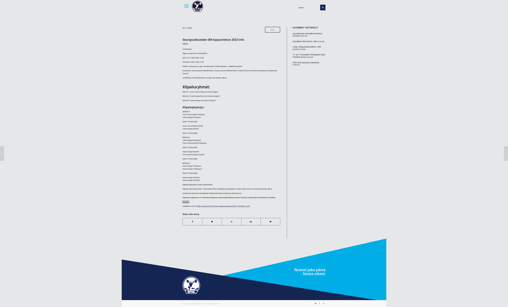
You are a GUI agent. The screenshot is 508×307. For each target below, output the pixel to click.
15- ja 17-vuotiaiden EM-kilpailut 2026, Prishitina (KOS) (309, 55)
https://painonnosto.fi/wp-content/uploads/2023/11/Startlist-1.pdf (223, 206)
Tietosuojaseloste (212, 304)
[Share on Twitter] (212, 221)
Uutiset (185, 43)
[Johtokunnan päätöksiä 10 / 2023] (2, 153)
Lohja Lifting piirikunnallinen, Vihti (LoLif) (307, 47)
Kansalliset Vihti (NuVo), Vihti (305, 41)
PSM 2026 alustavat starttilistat (306, 62)
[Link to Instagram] (323, 304)
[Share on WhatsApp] (231, 221)
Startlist (186, 202)
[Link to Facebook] (319, 304)
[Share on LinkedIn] (251, 221)
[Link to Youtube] (316, 304)
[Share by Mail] (270, 221)
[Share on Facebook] (192, 221)
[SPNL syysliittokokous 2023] (506, 153)
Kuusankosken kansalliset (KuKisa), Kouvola (308, 34)
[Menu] (186, 6)
